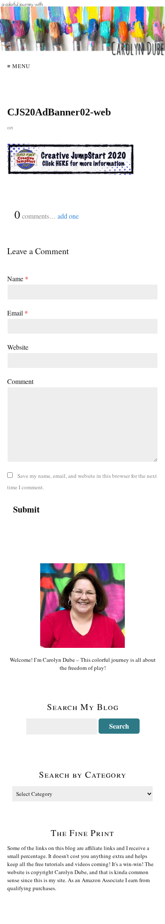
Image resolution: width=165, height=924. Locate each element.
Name (17, 278)
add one (68, 215)
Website (17, 347)
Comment (20, 381)
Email (17, 312)
